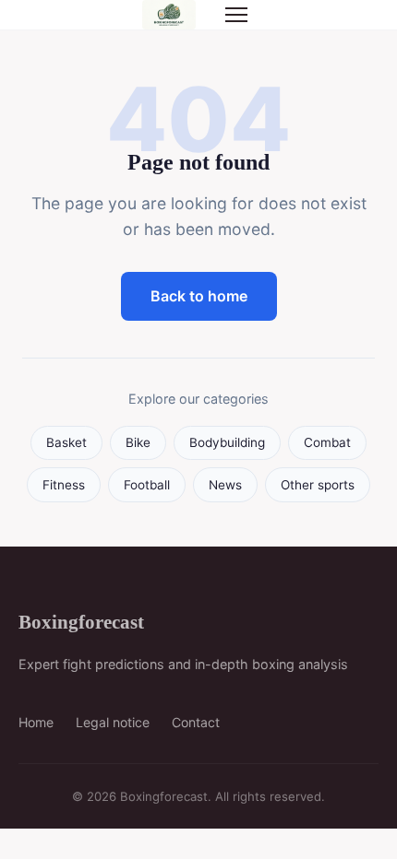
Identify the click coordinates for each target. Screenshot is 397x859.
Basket (66, 442)
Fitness (63, 484)
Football (147, 484)
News (225, 484)
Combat (327, 442)
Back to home (198, 296)
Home (36, 722)
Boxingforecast (81, 621)
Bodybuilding (227, 442)
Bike (138, 442)
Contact (196, 722)
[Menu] (236, 14)
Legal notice (113, 722)
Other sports (318, 484)
